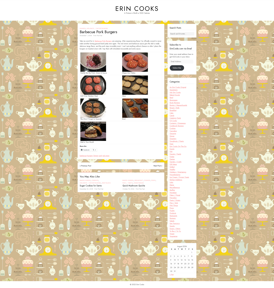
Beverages (173, 100)
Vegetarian (139, 183)
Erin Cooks (137, 8)
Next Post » (157, 166)
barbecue (83, 155)
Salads (172, 221)
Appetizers (174, 90)
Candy (172, 115)
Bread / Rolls (174, 108)
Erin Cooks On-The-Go (178, 146)
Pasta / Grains (175, 200)
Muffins (172, 190)
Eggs (153, 180)
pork (100, 155)
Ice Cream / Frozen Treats (179, 177)
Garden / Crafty (175, 162)
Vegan (172, 234)
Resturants (173, 216)
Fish (171, 151)
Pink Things (174, 205)
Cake (171, 113)
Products (173, 213)
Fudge (172, 156)
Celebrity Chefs (175, 118)
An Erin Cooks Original (178, 87)
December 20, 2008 (86, 189)
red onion (105, 155)
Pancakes (173, 198)
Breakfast (139, 180)
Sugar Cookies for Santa (91, 185)
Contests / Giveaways (178, 123)
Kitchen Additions (176, 180)
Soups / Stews (175, 228)
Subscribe (177, 67)
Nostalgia (106, 183)
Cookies (95, 180)
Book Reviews (175, 102)
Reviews (173, 218)
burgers (90, 155)
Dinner (83, 28)
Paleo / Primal (175, 195)
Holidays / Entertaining (97, 28)
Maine (172, 185)
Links (171, 182)
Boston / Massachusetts (178, 105)
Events (172, 149)
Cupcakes (173, 131)
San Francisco (175, 223)
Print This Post (97, 35)
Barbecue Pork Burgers (103, 41)
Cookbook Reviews (177, 126)
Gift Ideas (173, 164)
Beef (171, 97)
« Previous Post (85, 166)
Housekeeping (175, 174)
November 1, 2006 (86, 35)
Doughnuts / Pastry (177, 141)
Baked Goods (85, 180)
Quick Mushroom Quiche (134, 185)
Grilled (172, 167)
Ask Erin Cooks (175, 92)
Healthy (172, 169)
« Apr (172, 274)
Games (172, 159)
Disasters (173, 138)
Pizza (172, 208)
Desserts (173, 133)
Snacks (172, 226)
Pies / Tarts (128, 183)
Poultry (172, 210)
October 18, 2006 (128, 189)
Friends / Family (175, 154)
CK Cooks (173, 120)
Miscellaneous (175, 187)
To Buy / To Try (175, 231)
